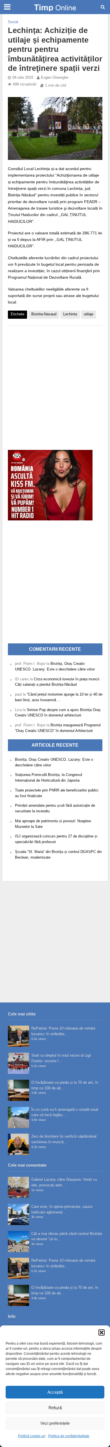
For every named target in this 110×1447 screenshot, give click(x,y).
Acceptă (55, 1392)
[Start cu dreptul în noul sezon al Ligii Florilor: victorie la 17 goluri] (18, 1063)
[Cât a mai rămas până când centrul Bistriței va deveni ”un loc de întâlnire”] (18, 1241)
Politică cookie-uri (31, 1436)
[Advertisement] (55, 385)
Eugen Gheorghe (54, 78)
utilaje (88, 314)
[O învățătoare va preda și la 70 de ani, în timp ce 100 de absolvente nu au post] (18, 1090)
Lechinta (70, 314)
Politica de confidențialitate (68, 1436)
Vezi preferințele (55, 1423)
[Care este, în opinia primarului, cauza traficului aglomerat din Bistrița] (18, 1214)
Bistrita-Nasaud (43, 314)
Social (13, 22)
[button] (101, 1332)
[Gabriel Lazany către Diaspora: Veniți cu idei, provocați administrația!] (18, 1187)
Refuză (55, 1407)
